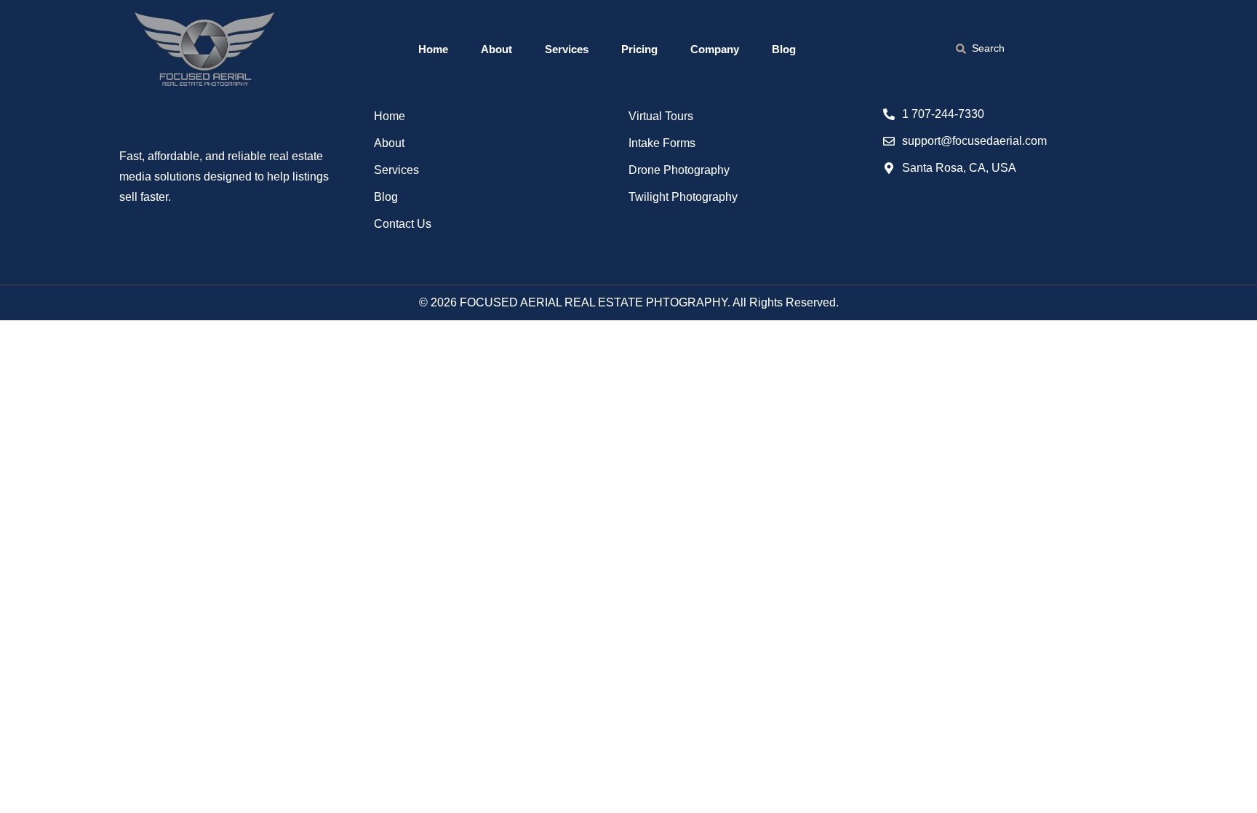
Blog (784, 49)
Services (566, 49)
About (496, 49)
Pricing (639, 49)
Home (433, 49)
